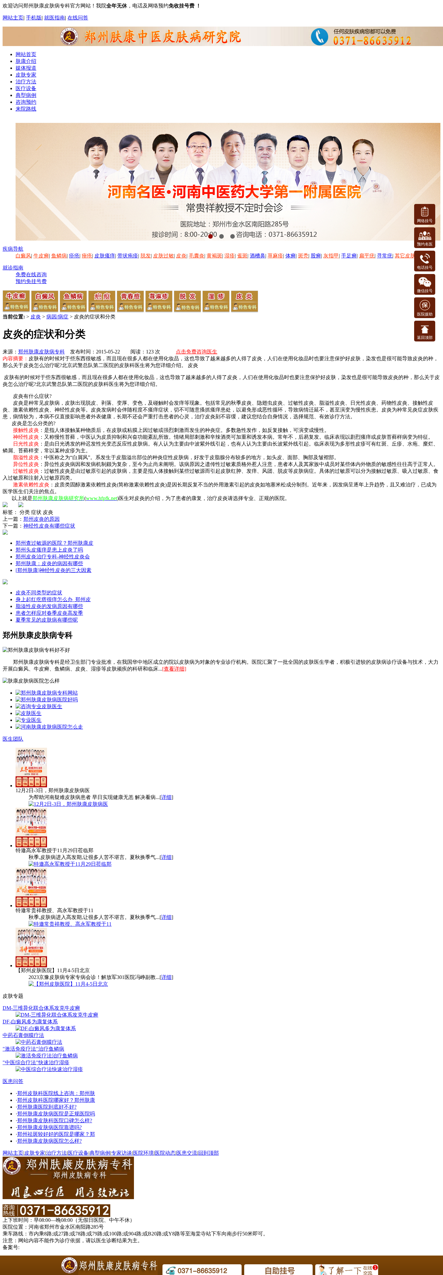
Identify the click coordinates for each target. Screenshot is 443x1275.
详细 (166, 797)
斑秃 (303, 255)
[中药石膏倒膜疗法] (39, 1042)
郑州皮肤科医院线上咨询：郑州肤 (56, 1093)
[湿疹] (216, 310)
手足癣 (349, 255)
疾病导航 (13, 249)
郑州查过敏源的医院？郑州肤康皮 (54, 543)
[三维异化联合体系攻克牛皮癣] (57, 1015)
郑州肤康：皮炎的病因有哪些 (49, 563)
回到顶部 (208, 1153)
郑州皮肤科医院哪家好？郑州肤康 (56, 1100)
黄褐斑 (214, 255)
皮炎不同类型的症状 (39, 592)
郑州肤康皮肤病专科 (41, 351)
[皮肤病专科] (29, 713)
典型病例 (26, 95)
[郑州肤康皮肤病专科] (47, 693)
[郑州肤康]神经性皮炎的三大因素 (53, 570)
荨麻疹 (275, 255)
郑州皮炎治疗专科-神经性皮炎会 (53, 556)
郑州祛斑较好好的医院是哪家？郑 (56, 1134)
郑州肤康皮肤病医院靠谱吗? (49, 1127)
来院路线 (26, 109)
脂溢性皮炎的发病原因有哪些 (49, 606)
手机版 (34, 17)
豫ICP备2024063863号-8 (48, 1247)
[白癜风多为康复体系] (46, 1028)
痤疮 (87, 255)
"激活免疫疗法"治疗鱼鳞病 (33, 1049)
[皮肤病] (49, 727)
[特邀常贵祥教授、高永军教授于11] (70, 924)
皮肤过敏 (163, 255)
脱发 (145, 255)
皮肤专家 (26, 74)
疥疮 (74, 255)
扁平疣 (367, 255)
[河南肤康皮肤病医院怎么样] (47, 699)
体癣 (290, 255)
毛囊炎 (196, 255)
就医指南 (54, 17)
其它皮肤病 (408, 255)
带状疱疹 (127, 255)
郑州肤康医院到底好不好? (47, 1107)
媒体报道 (26, 68)
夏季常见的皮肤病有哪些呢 (47, 620)
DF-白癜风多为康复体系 (30, 1021)
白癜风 (23, 255)
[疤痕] (101, 310)
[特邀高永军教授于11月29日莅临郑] (70, 864)
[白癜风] (44, 310)
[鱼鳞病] (73, 310)
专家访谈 (121, 1153)
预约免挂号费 (31, 281)
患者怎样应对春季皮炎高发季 (49, 613)
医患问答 (13, 1081)
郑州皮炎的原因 (41, 519)
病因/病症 (57, 316)
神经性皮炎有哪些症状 (49, 526)
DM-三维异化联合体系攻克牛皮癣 (41, 1008)
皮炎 (181, 255)
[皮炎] (244, 310)
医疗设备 (26, 88)
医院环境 (143, 1153)
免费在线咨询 (31, 274)
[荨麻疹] (159, 310)
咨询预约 (26, 102)
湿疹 (229, 255)
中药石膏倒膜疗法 (23, 1035)
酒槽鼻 (257, 255)
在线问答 (77, 17)
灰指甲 (331, 255)
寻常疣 (384, 255)
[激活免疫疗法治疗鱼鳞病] (47, 1055)
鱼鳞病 (59, 255)
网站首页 (26, 54)
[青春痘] (130, 310)
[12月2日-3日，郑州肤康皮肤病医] (68, 804)
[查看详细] (174, 669)
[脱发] (187, 310)
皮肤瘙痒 (104, 255)
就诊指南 (13, 267)
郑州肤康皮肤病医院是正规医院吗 (56, 1113)
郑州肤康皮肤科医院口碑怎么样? (54, 1120)
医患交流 (186, 1153)
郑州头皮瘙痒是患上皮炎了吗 (49, 550)
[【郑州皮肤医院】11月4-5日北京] (68, 984)
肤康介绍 (26, 61)
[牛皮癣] (16, 310)
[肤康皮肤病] (39, 706)
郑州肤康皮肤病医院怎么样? (49, 1141)
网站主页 (13, 17)
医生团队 (13, 739)
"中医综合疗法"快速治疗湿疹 (36, 1062)
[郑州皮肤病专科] (29, 720)
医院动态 (165, 1153)
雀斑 (242, 255)
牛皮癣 (41, 255)
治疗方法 (26, 81)
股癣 (316, 255)
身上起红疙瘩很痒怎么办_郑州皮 (53, 599)
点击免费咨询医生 (196, 351)
